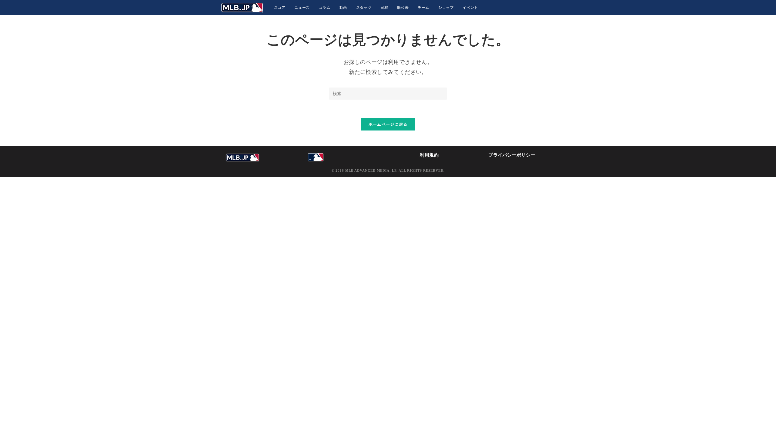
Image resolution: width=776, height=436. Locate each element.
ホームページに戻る (388, 124)
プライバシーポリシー (511, 155)
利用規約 (429, 155)
